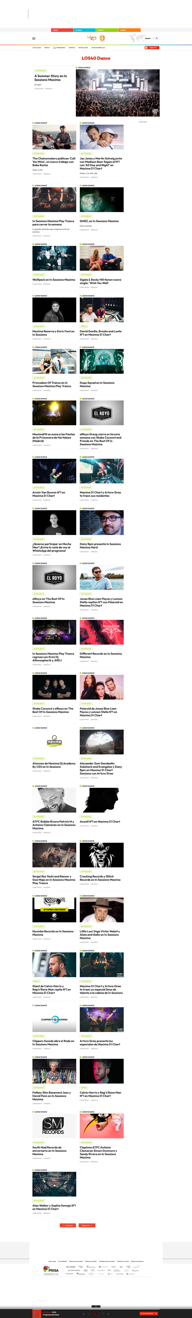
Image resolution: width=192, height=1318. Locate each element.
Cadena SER (113, 1267)
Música (47, 48)
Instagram (82, 1237)
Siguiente (85, 1225)
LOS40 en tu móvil (123, 1261)
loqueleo (120, 1273)
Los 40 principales (81, 1267)
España (147, 38)
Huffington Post (73, 1269)
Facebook (100, 1237)
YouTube (91, 1237)
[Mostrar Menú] (35, 38)
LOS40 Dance (41, 123)
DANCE (100, 30)
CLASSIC (78, 30)
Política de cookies (91, 1261)
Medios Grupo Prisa (51, 1274)
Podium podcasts (91, 1273)
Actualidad (41, 71)
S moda (110, 1273)
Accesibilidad (62, 1261)
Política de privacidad (76, 1261)
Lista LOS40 (37, 48)
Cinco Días (101, 1269)
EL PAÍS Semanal (117, 1269)
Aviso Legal (52, 1261)
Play (96, 1314)
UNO (86, 1269)
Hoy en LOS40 (83, 48)
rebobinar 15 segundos (89, 1313)
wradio (92, 1269)
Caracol (135, 1267)
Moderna (80, 1273)
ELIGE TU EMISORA (148, 1313)
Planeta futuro (125, 1269)
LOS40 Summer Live (98, 48)
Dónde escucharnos (137, 1261)
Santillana (91, 1267)
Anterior (69, 1225)
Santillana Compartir (103, 1267)
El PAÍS (70, 1267)
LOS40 (55, 30)
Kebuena (133, 1269)
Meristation (130, 1273)
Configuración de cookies (107, 1261)
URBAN (123, 30)
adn (127, 1267)
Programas (61, 48)
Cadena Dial (109, 1269)
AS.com (120, 1267)
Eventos (72, 48)
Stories (109, 1237)
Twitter (96, 1237)
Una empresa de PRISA (51, 1269)
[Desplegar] (96, 1306)
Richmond (69, 1273)
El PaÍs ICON (100, 1273)
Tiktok (87, 1237)
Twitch (105, 1237)
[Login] (157, 38)
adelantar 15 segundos (103, 1313)
